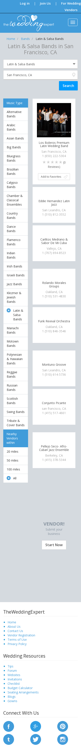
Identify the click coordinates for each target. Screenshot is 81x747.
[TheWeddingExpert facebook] (8, 726)
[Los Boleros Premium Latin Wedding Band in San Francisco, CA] (54, 120)
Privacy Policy (17, 644)
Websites (14, 675)
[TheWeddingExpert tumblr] (8, 739)
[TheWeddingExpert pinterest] (62, 726)
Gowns (12, 701)
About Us (14, 626)
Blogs (12, 697)
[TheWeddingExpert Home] (27, 20)
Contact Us (15, 631)
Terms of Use (17, 639)
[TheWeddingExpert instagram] (62, 739)
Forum (12, 670)
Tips (10, 666)
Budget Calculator (20, 688)
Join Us (45, 3)
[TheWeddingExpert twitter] (35, 739)
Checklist (14, 683)
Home (12, 622)
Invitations (15, 679)
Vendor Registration (21, 635)
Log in (25, 3)
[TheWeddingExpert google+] (35, 726)
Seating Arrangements (23, 692)
